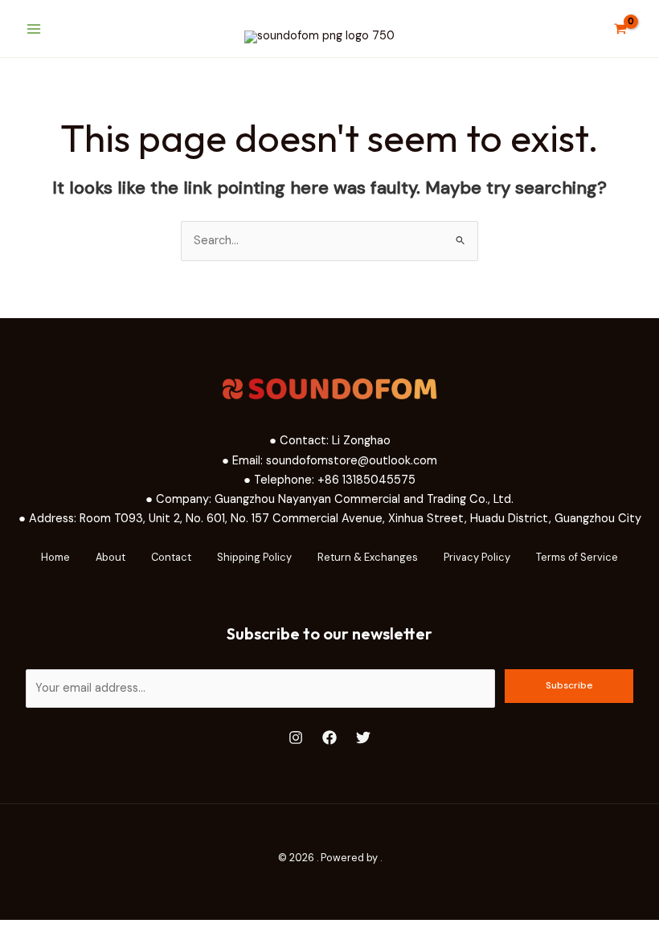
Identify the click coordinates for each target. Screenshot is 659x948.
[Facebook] (329, 737)
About (110, 557)
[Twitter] (363, 737)
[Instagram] (296, 737)
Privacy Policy (477, 557)
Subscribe (569, 685)
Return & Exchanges (367, 557)
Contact (171, 557)
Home (55, 557)
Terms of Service (577, 557)
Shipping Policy (254, 557)
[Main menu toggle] (34, 28)
